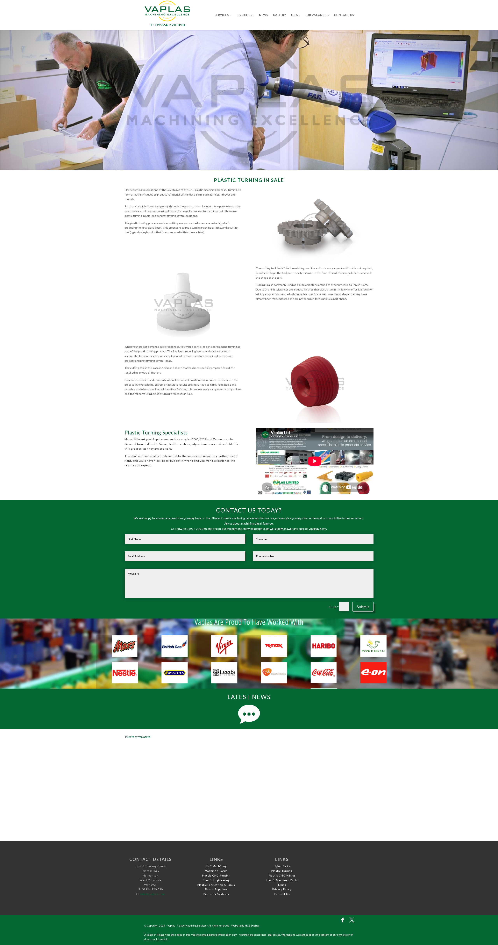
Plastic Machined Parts (282, 880)
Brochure (246, 15)
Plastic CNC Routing (216, 875)
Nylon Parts (282, 866)
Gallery (279, 15)
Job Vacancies (317, 15)
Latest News (249, 696)
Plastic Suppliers (216, 889)
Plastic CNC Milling (281, 875)
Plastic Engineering (216, 880)
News (263, 15)
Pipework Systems (216, 894)
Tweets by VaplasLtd (137, 736)
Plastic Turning (281, 870)
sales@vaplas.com (152, 894)
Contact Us (344, 15)
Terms (281, 884)
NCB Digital (252, 925)
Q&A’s (295, 15)
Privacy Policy (281, 889)
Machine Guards (216, 870)
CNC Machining (216, 866)
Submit (363, 606)
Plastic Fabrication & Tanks (216, 884)
